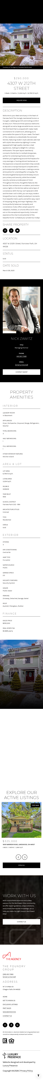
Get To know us (9, 1000)
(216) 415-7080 (8, 974)
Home (5, 997)
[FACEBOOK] (11, 1025)
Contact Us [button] (21, 922)
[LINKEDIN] (17, 1025)
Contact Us (7, 1016)
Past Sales (7, 1008)
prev (18, 857)
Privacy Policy (26, 1071)
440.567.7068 (21, 356)
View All (21, 865)
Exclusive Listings (10, 1004)
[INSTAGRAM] (5, 1025)
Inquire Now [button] (21, 100)
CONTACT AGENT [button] (22, 372)
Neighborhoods (9, 1012)
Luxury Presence (10, 1065)
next (24, 857)
